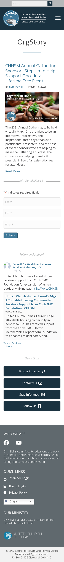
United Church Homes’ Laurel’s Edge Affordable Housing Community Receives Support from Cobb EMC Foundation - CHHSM (31, 302)
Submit (10, 235)
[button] (6, 442)
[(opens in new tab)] (23, 535)
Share (9, 346)
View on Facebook (12, 343)
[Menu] (58, 18)
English (14, 501)
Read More (12, 171)
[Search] (49, 3)
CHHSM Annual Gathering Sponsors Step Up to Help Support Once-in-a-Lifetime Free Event (30, 73)
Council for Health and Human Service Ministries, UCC (31, 266)
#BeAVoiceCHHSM (46, 288)
